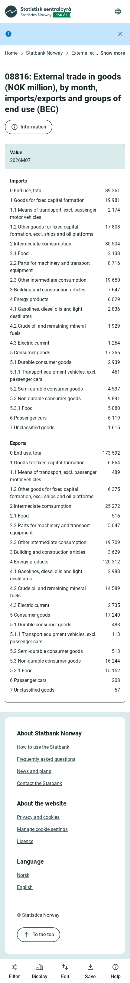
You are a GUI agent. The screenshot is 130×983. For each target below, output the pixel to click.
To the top (43, 934)
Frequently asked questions (46, 759)
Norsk (23, 875)
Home (11, 53)
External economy (90, 53)
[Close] (120, 34)
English (25, 887)
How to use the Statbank (43, 747)
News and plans (34, 771)
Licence (25, 841)
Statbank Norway (44, 53)
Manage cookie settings (42, 829)
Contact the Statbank (39, 783)
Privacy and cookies (38, 817)
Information (33, 127)
